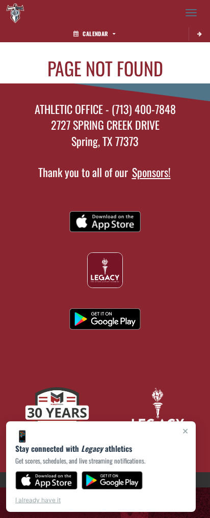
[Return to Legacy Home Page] (15, 12)
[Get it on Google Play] (112, 480)
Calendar (95, 34)
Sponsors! (151, 172)
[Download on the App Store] (46, 480)
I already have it (38, 500)
